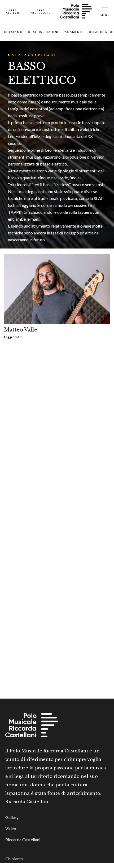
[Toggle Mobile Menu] (105, 11)
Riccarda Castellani (22, 839)
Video (10, 828)
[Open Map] (12, 11)
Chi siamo (13, 31)
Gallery (12, 817)
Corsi (30, 31)
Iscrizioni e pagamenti (61, 31)
